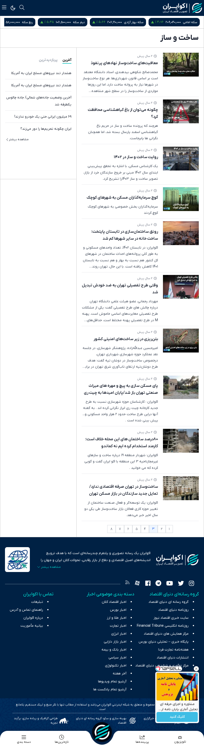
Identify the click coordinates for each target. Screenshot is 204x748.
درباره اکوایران (33, 618)
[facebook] (148, 583)
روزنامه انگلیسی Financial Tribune (163, 625)
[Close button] (196, 668)
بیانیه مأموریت (31, 625)
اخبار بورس (118, 610)
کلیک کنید (177, 717)
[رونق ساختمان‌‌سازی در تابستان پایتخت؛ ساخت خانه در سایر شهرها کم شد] (181, 233)
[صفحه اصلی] (102, 732)
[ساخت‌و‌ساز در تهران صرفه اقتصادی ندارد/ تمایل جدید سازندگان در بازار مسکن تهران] (181, 488)
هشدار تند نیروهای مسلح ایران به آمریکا (41, 73)
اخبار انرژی (118, 633)
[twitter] (181, 583)
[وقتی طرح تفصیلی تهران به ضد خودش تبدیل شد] (181, 287)
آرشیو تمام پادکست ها (109, 689)
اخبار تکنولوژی (115, 665)
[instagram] (191, 583)
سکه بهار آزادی (134, 22)
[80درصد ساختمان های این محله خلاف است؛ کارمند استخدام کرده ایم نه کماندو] (181, 441)
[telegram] (158, 583)
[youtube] (169, 583)
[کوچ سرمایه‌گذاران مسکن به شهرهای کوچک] (181, 199)
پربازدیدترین (48, 60)
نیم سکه (79, 22)
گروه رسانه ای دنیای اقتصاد (169, 602)
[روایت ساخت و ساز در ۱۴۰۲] (181, 159)
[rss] (127, 583)
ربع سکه (27, 22)
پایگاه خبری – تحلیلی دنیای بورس (164, 641)
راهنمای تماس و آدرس (26, 610)
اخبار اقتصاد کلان (114, 602)
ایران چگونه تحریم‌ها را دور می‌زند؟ (45, 129)
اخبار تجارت (118, 625)
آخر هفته (119, 673)
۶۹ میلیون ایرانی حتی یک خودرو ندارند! (42, 116)
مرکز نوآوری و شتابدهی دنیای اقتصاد (162, 665)
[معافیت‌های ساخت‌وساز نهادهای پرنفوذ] (181, 65)
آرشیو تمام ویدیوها (112, 681)
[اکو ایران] (182, 8)
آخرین (66, 60)
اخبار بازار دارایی (115, 641)
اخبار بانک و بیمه (114, 649)
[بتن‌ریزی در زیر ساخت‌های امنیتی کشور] (181, 340)
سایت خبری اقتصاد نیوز (171, 618)
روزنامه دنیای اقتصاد (173, 610)
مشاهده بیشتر (19, 139)
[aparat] (137, 583)
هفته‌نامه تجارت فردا (173, 649)
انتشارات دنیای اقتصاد (173, 657)
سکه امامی (190, 22)
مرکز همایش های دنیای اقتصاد (166, 633)
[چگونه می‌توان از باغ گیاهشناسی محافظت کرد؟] (181, 111)
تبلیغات (37, 602)
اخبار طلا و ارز (116, 618)
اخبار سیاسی (117, 657)
